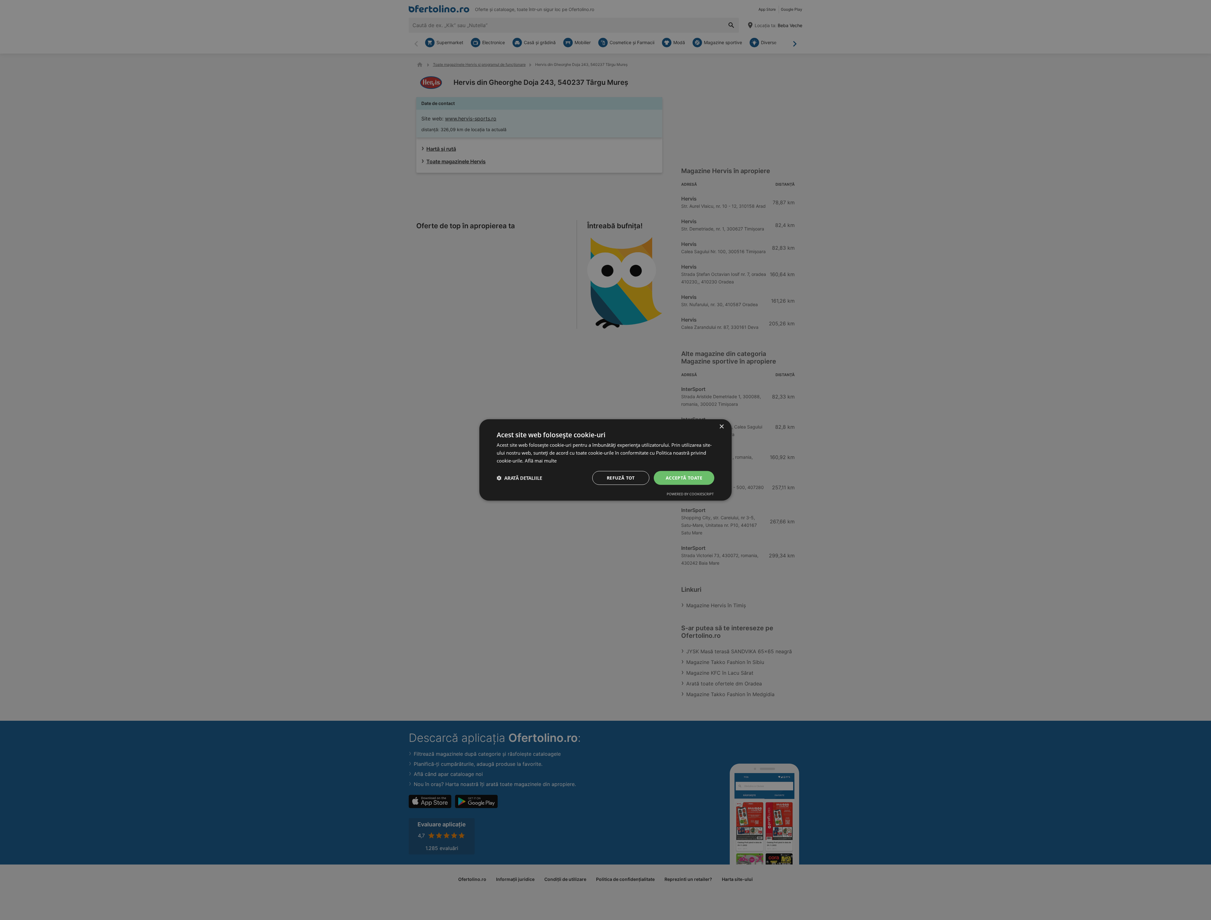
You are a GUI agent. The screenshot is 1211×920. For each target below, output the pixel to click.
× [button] (721, 426)
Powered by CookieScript (690, 494)
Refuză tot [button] (621, 477)
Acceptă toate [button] (684, 477)
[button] (519, 478)
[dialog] (605, 460)
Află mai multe (541, 460)
